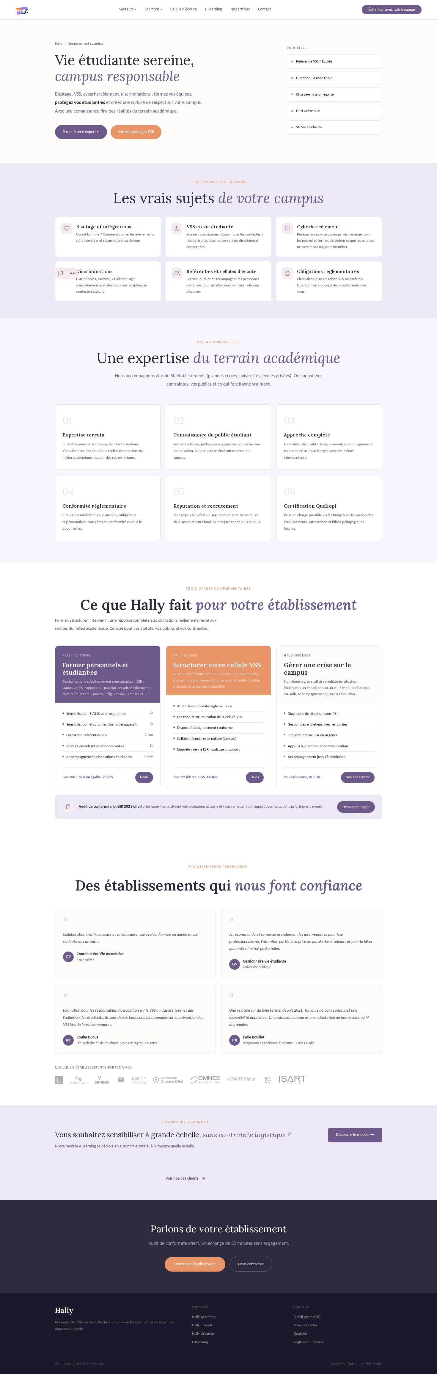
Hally (64, 1310)
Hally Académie (204, 1317)
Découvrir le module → (355, 1135)
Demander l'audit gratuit (195, 1264)
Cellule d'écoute (183, 9)
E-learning (213, 9)
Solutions (153, 9)
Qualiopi (300, 1334)
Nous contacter (358, 777)
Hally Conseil (202, 1325)
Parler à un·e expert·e (81, 132)
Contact (264, 9)
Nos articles (240, 9)
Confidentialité (371, 1364)
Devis (144, 777)
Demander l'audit (356, 807)
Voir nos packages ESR (136, 132)
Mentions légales (343, 1364)
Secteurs (127, 9)
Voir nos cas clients (182, 1178)
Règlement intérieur (308, 1342)
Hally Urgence (203, 1334)
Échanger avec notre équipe (391, 10)
